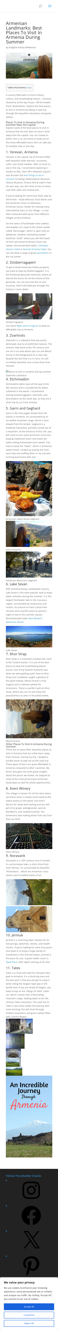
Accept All (29, 1306)
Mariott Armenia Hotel (34, 249)
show (28, 87)
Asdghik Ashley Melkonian (22, 47)
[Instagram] (31, 1201)
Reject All (29, 1323)
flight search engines (27, 325)
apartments (43, 252)
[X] (31, 1251)
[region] (29, 1303)
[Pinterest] (31, 1276)
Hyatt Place (11, 962)
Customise (29, 1315)
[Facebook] (31, 1226)
